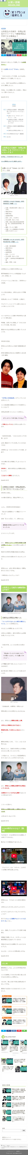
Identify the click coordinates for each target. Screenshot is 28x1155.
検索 (3, 1128)
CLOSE (14, 106)
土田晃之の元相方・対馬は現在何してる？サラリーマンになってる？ (15, 111)
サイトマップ (11, 1151)
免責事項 (18, 1151)
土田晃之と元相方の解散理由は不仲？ (15, 127)
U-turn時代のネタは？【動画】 (15, 133)
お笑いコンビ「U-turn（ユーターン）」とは (15, 116)
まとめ (9, 136)
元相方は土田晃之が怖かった (15, 130)
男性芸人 (3, 28)
